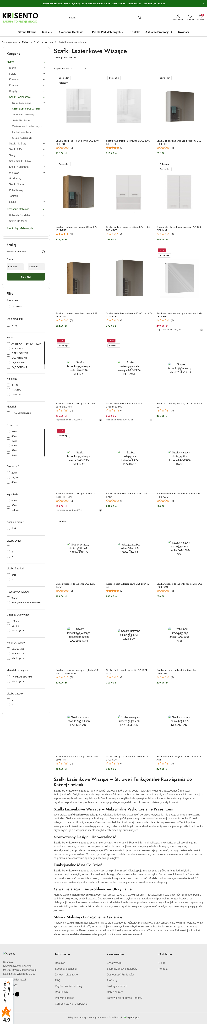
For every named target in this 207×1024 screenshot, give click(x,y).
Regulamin (61, 992)
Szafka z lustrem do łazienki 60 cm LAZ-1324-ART (77, 228)
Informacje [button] (62, 954)
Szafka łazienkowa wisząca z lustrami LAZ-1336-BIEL (179, 315)
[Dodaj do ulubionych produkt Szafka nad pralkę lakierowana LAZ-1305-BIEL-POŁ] (149, 78)
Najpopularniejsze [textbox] (63, 68)
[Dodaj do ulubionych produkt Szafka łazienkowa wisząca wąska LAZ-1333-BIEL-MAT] (98, 431)
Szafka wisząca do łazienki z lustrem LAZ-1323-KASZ (179, 495)
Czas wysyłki (114, 963)
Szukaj (26, 276)
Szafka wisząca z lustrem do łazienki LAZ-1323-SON (128, 758)
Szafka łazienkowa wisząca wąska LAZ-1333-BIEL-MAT (77, 495)
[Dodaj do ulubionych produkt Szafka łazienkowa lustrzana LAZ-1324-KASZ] (149, 431)
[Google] (17, 994)
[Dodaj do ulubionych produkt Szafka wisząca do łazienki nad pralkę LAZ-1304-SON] (199, 521)
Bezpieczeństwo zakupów (122, 968)
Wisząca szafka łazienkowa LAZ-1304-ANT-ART (129, 585)
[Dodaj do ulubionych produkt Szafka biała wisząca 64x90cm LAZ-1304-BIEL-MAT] (149, 164)
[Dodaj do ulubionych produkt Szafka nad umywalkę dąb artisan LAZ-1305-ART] (199, 607)
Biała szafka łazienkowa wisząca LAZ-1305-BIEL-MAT (180, 228)
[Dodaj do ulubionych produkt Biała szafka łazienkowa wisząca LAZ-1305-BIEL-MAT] (199, 164)
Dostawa (60, 963)
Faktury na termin (117, 986)
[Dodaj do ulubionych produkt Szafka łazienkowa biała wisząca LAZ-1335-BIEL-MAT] (149, 341)
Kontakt (162, 968)
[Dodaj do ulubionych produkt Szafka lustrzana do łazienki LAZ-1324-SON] (149, 607)
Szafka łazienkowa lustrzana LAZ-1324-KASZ (127, 495)
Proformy (112, 980)
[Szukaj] (43, 252)
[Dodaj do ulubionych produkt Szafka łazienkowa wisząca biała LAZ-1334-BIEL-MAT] (98, 341)
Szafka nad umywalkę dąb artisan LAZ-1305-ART (177, 672)
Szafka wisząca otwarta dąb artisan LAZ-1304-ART (77, 758)
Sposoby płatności (66, 968)
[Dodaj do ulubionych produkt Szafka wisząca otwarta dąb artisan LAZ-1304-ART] (98, 694)
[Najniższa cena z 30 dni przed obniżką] (201, 329)
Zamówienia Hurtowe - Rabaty (124, 997)
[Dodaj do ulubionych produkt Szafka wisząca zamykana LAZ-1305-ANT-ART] (199, 694)
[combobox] (70, 68)
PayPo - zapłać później (68, 986)
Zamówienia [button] (115, 954)
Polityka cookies (64, 997)
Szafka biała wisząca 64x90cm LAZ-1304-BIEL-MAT (128, 228)
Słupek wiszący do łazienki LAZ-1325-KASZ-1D (76, 585)
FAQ (57, 980)
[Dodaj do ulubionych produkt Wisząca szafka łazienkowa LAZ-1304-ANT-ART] (149, 521)
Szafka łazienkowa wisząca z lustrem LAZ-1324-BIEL (179, 142)
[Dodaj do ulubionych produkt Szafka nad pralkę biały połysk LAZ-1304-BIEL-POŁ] (98, 78)
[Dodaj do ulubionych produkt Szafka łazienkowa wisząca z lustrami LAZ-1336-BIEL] (199, 250)
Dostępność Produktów (120, 974)
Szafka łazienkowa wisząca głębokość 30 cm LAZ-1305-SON (77, 672)
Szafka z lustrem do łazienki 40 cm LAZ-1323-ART (77, 315)
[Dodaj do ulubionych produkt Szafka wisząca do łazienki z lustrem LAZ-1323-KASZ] (199, 431)
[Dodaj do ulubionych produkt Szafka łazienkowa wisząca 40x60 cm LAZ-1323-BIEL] (149, 250)
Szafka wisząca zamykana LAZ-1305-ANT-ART (179, 758)
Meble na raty (115, 992)
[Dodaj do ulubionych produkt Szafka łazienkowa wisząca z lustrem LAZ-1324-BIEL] (199, 78)
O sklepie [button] (165, 954)
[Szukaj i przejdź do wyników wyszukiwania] (139, 17)
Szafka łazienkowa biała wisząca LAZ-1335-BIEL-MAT (126, 405)
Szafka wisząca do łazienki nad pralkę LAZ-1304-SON (180, 585)
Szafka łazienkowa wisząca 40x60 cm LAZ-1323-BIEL (129, 315)
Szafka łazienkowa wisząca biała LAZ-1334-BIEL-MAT (76, 405)
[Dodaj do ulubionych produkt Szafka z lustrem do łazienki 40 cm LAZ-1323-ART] (98, 250)
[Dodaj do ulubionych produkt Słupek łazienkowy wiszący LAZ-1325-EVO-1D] (199, 341)
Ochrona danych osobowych (71, 1003)
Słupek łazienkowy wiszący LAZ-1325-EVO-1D (180, 405)
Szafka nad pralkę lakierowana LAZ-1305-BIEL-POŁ (128, 142)
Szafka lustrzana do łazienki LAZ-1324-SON (127, 672)
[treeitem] (26, 62)
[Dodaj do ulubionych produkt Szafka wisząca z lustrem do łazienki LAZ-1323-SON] (149, 694)
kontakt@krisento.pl (14, 979)
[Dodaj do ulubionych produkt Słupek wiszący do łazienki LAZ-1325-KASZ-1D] (98, 521)
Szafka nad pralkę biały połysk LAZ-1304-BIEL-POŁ (78, 142)
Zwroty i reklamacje (66, 974)
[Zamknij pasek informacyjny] (203, 3)
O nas (161, 963)
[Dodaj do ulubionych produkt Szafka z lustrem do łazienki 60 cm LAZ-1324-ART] (98, 164)
